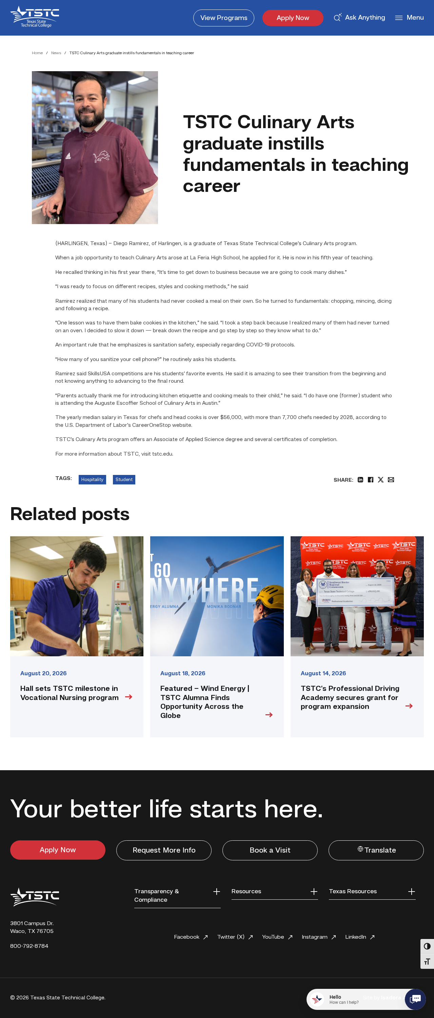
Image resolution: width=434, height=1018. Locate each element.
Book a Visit (270, 850)
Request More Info (164, 850)
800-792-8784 (29, 946)
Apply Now (293, 18)
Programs (224, 18)
